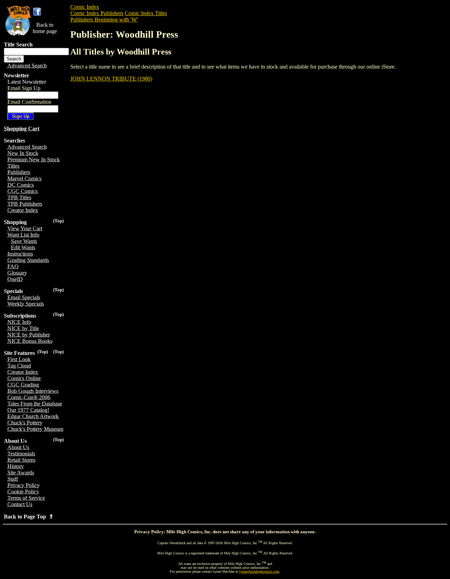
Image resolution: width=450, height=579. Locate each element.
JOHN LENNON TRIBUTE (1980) (111, 79)
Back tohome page (45, 28)
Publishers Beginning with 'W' (104, 20)
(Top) (58, 220)
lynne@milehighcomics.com (259, 571)
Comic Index (84, 7)
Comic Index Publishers (96, 13)
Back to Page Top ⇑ (28, 517)
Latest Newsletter (26, 82)
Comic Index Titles (146, 13)
